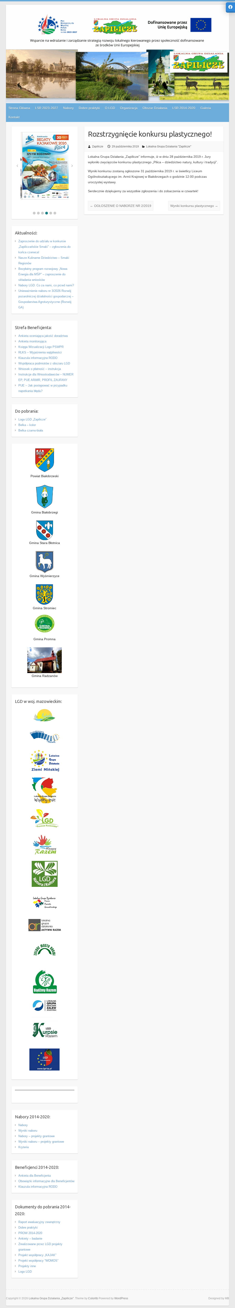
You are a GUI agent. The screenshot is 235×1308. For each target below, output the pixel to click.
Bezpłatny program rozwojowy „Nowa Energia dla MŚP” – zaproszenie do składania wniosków (42, 274)
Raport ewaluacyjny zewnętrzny (39, 1222)
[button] (34, 213)
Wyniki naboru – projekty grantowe (41, 1141)
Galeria (205, 108)
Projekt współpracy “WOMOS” (38, 1260)
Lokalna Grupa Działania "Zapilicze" (168, 146)
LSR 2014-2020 (183, 108)
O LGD (110, 108)
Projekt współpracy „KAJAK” (37, 1255)
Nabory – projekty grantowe (36, 1136)
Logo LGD (25, 1271)
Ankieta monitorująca (32, 341)
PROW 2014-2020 (30, 1233)
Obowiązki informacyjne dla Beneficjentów (46, 1181)
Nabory (23, 1125)
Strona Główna (19, 108)
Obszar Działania (155, 108)
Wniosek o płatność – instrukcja (39, 369)
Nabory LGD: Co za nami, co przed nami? (46, 285)
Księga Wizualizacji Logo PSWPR (41, 347)
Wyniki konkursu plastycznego (194, 206)
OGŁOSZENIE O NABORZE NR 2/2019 (120, 206)
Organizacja (128, 108)
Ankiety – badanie (30, 1238)
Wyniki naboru (27, 1130)
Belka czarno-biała (30, 430)
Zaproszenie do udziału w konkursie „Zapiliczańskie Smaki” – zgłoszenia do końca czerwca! (44, 247)
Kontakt (14, 117)
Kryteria (23, 1147)
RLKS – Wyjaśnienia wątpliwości (40, 352)
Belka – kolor (27, 425)
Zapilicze (97, 146)
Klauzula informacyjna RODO (37, 358)
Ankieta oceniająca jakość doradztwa (43, 336)
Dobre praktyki (28, 1227)
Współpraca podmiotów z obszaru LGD (44, 363)
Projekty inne (27, 1266)
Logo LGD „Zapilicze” (32, 419)
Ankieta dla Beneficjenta (34, 1175)
